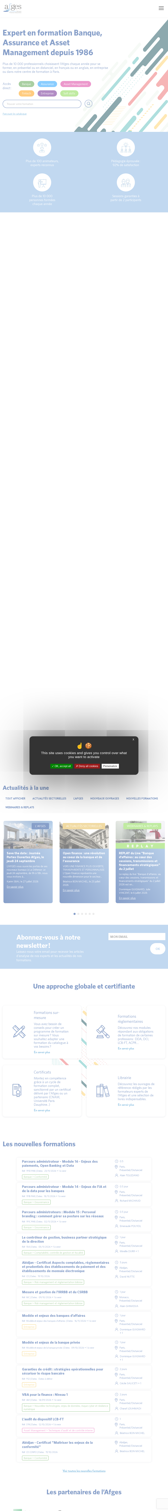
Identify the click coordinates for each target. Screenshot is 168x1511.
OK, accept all (62, 766)
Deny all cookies (88, 766)
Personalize (110, 766)
